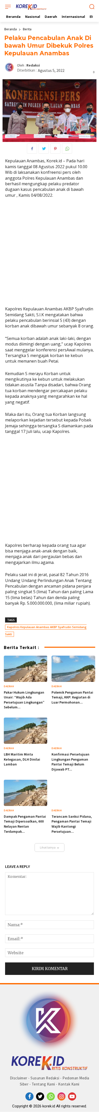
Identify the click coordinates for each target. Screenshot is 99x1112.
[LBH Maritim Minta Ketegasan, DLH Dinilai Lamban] (25, 731)
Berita (27, 29)
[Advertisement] (49, 254)
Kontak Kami (68, 1084)
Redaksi (33, 65)
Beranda (10, 29)
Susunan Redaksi (44, 1078)
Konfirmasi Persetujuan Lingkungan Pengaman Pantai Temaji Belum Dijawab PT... (70, 762)
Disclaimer (18, 1078)
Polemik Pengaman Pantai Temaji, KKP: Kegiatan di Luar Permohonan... (72, 697)
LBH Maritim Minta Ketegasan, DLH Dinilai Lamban (22, 759)
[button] (92, 7)
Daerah (9, 686)
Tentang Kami (43, 1084)
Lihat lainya (48, 847)
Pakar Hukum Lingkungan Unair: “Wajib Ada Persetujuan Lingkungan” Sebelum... (24, 700)
